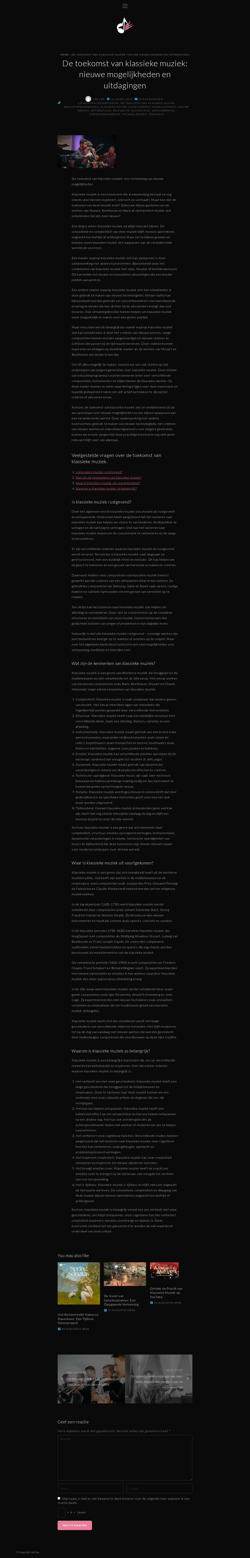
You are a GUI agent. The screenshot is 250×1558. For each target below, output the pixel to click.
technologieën (134, 114)
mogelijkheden (164, 106)
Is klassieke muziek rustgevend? (99, 472)
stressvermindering (105, 114)
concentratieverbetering (98, 103)
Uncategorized (151, 99)
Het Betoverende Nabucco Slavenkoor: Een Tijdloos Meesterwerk (78, 1319)
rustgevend (140, 110)
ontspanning (101, 110)
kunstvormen (139, 106)
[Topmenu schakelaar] (125, 6)
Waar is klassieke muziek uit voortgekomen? (108, 483)
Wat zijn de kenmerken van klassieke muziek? (109, 477)
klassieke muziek (114, 106)
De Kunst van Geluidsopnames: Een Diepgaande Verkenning (121, 1300)
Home (64, 54)
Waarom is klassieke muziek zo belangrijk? (106, 488)
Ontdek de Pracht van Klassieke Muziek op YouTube (166, 1293)
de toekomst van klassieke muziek (148, 103)
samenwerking (163, 110)
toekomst (156, 114)
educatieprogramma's (81, 106)
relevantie (121, 110)
